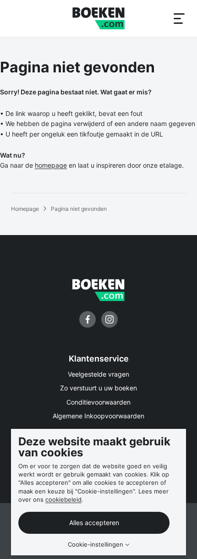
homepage (51, 165)
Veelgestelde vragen (98, 374)
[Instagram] (109, 319)
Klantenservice (99, 358)
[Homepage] (98, 18)
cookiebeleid (63, 499)
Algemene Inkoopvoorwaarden (98, 416)
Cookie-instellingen (95, 544)
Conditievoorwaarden (98, 402)
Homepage (25, 208)
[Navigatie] (179, 18)
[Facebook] (87, 319)
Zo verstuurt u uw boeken (98, 388)
